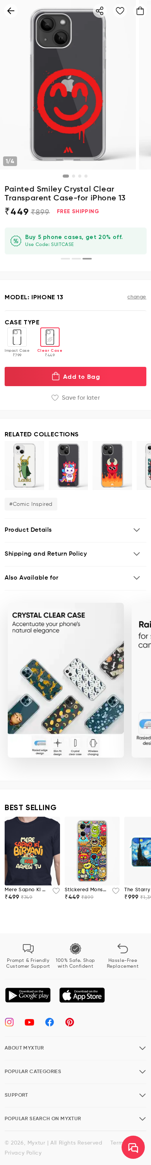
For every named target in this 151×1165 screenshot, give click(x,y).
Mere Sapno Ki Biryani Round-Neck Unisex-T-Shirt (26, 889)
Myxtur (36, 1143)
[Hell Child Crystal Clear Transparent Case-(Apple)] (112, 465)
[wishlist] (54, 893)
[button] (75, 530)
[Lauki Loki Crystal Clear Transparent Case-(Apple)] (24, 465)
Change (136, 297)
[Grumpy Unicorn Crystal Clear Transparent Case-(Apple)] (68, 465)
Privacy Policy (23, 1153)
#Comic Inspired (31, 504)
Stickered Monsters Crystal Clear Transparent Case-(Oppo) (86, 889)
